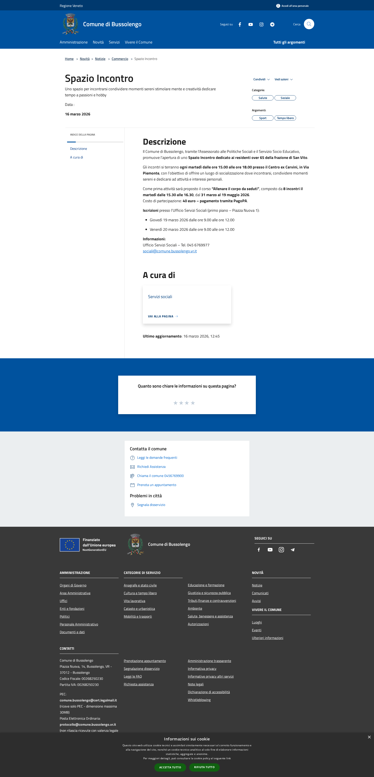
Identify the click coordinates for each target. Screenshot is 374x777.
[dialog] (187, 755)
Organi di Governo (73, 585)
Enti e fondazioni (72, 608)
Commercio (120, 58)
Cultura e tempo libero (140, 593)
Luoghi (257, 622)
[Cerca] (309, 24)
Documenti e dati (72, 632)
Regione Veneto (71, 5)
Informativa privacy (202, 668)
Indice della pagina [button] (82, 134)
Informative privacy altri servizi (211, 676)
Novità (85, 58)
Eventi (256, 630)
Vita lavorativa (134, 600)
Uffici (63, 600)
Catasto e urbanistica (139, 608)
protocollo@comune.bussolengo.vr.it (88, 724)
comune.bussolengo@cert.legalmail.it (88, 700)
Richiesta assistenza (139, 684)
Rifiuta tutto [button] (204, 767)
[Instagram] (259, 24)
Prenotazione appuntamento (145, 660)
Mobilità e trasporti (138, 616)
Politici (65, 616)
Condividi (259, 79)
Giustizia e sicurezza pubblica (209, 592)
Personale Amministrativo (79, 624)
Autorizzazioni (198, 624)
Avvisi (256, 600)
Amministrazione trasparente (209, 660)
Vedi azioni (282, 79)
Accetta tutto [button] (170, 767)
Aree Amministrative (75, 593)
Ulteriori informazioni (267, 637)
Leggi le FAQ (133, 676)
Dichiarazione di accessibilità (209, 692)
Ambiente (195, 608)
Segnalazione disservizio (142, 668)
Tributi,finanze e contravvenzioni (212, 600)
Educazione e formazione (206, 585)
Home (69, 58)
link (228, 758)
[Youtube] (249, 24)
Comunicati (260, 593)
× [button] (369, 737)
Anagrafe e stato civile (140, 585)
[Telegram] (270, 24)
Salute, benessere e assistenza (210, 616)
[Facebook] (238, 24)
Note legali (196, 684)
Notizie (100, 58)
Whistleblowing (199, 699)
